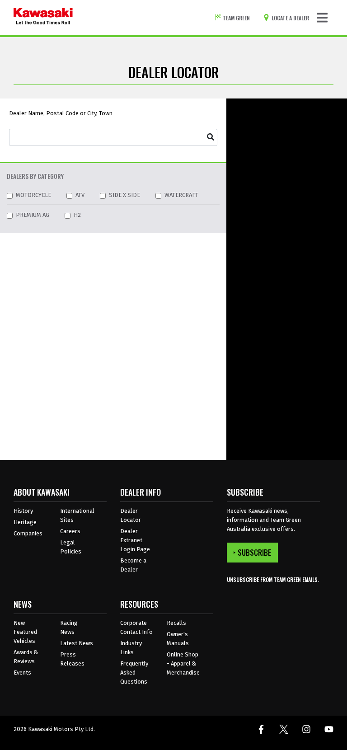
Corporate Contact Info (136, 627)
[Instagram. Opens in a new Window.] (306, 729)
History (23, 510)
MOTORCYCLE (33, 195)
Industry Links (131, 648)
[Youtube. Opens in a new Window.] (328, 729)
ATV (79, 195)
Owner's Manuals (178, 639)
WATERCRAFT (181, 195)
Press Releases (72, 659)
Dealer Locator (130, 515)
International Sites (77, 515)
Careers (70, 531)
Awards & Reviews (26, 657)
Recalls (176, 622)
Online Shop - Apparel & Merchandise (183, 663)
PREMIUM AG (32, 214)
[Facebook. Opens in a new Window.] (261, 729)
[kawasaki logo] (43, 17)
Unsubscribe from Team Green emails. (273, 579)
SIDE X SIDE (124, 195)
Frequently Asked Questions (134, 672)
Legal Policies (70, 547)
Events (22, 672)
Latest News (76, 643)
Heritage (25, 522)
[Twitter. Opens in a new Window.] (283, 729)
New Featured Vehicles (25, 631)
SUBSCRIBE (254, 552)
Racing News (69, 627)
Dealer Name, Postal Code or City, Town (61, 113)
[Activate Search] (210, 137)
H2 (77, 214)
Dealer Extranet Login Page (135, 540)
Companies (28, 533)
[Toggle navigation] (322, 17)
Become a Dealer (133, 565)
